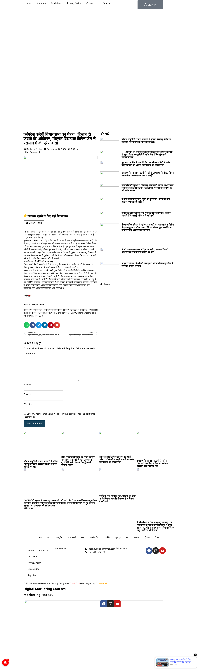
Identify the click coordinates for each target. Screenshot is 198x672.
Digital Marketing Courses (45, 588)
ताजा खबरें (72, 537)
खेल (82, 537)
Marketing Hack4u (38, 594)
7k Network (101, 583)
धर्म (127, 537)
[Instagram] (155, 550)
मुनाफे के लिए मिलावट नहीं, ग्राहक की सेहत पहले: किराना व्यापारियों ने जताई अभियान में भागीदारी (146, 214)
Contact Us (92, 3)
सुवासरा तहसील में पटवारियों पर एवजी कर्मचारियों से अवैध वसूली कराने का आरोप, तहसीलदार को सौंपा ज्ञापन (146, 164)
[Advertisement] (99, 110)
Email (27, 394)
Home (28, 3)
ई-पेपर (147, 537)
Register (107, 3)
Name (27, 384)
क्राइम (118, 537)
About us (41, 3)
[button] (27, 325)
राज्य (49, 537)
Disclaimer (56, 3)
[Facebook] (149, 550)
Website (28, 404)
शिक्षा (157, 537)
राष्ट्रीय (59, 537)
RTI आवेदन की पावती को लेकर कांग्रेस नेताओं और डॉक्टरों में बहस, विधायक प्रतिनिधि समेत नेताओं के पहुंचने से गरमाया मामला (147, 154)
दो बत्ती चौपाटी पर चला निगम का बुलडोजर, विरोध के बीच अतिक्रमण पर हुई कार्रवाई (146, 200)
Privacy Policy (74, 3)
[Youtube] (162, 550)
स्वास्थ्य (137, 537)
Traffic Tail (74, 583)
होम (40, 537)
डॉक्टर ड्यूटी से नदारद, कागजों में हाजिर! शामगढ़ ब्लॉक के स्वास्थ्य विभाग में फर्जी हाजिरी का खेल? (146, 140)
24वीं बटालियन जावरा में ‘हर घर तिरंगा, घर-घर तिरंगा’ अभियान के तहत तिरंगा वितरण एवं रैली (145, 251)
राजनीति (107, 537)
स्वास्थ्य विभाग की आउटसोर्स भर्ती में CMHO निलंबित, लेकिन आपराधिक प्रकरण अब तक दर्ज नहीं (148, 174)
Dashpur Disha (37, 304)
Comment (29, 353)
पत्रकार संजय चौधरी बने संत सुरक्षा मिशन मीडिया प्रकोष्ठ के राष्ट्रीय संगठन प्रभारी (147, 265)
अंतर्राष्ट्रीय (94, 537)
